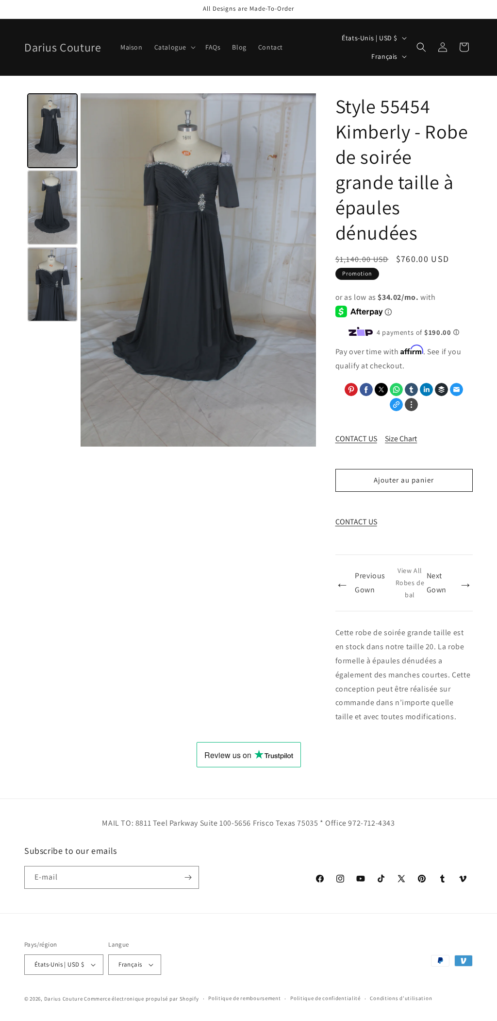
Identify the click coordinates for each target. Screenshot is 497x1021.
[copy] (396, 404)
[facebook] (366, 389)
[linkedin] (426, 389)
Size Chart (401, 438)
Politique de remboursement (244, 998)
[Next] (302, 270)
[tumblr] (411, 389)
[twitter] (381, 389)
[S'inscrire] (188, 877)
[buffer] (441, 389)
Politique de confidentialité (325, 998)
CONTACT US (356, 438)
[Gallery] (170, 270)
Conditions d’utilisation (401, 998)
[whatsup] (396, 389)
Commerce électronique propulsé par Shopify (141, 998)
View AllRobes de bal (410, 582)
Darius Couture (63, 998)
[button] (174, 47)
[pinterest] (351, 389)
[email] (456, 389)
